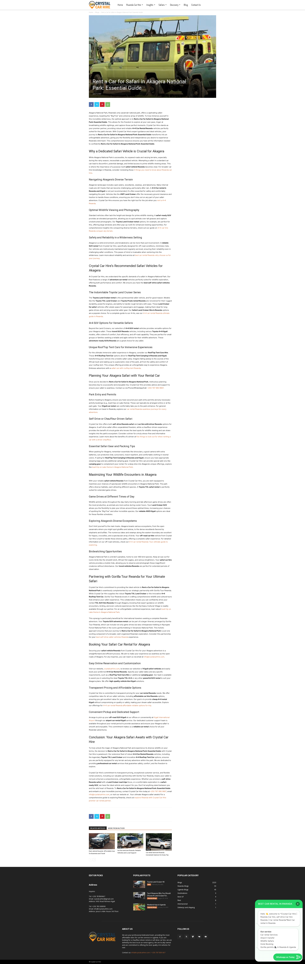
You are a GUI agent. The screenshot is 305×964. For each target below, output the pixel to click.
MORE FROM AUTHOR (116, 828)
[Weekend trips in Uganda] (139, 907)
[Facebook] (91, 104)
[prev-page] (90, 859)
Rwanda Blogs (152, 898)
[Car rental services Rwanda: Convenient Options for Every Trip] (159, 841)
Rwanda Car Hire (133, 4)
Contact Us (196, 4)
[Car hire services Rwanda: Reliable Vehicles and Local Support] (130, 840)
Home (120, 4)
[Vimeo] (192, 936)
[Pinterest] (102, 104)
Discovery (174, 4)
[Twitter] (96, 104)
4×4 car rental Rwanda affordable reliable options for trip (127, 705)
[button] (298, 904)
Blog (186, 4)
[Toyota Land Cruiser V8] (139, 884)
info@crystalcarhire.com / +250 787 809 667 (148, 952)
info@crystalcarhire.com (154, 657)
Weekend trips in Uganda (156, 905)
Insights (149, 4)
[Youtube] (205, 936)
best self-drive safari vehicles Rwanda (112, 637)
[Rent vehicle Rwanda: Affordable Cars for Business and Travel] (102, 841)
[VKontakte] (199, 936)
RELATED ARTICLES (97, 828)
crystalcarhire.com (112, 669)
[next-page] (94, 859)
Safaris (162, 4)
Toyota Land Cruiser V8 (155, 882)
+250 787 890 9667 (155, 388)
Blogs (97, 12)
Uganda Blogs (152, 907)
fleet (149, 884)
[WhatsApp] (107, 104)
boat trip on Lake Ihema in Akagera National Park (112, 467)
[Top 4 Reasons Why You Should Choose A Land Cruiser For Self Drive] (139, 895)
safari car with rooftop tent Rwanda (126, 368)
